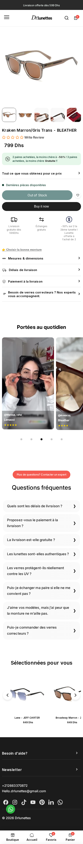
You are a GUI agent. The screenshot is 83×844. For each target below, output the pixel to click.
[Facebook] (5, 802)
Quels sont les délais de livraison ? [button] (34, 506)
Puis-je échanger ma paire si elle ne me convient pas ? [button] (38, 591)
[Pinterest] (42, 802)
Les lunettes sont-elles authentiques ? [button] (38, 554)
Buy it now (41, 206)
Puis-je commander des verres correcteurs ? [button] (32, 630)
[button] (41, 173)
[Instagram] (15, 802)
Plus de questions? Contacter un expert (41, 474)
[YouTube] (33, 802)
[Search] (66, 18)
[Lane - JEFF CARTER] (27, 694)
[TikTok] (24, 802)
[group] (41, 66)
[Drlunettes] (41, 18)
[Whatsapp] (60, 802)
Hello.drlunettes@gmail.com (24, 791)
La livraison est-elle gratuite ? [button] (31, 540)
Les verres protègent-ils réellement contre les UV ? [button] (35, 571)
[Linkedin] (51, 802)
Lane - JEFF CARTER (27, 717)
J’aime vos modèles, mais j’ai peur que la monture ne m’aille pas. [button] (38, 610)
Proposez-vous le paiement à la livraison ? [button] (32, 523)
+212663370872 (15, 786)
